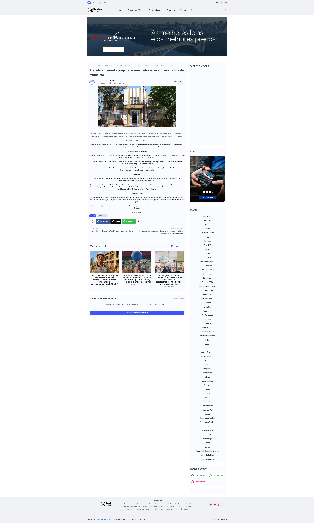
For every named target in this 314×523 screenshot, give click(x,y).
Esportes (207, 303)
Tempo (207, 443)
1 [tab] (153, 58)
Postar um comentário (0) (137, 312)
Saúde (120, 10)
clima (207, 237)
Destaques (114, 65)
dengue (207, 257)
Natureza (207, 364)
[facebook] (217, 2)
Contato (223, 519)
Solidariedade (207, 430)
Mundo (207, 360)
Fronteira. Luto (207, 327)
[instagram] (225, 2)
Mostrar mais (177, 246)
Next (229, 36)
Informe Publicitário (207, 336)
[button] (224, 10)
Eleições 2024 (207, 282)
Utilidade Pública (207, 455)
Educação (207, 278)
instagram (200, 481)
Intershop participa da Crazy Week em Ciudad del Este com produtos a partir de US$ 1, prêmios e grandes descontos (136, 279)
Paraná (183, 10)
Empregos (207, 294)
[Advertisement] (207, 107)
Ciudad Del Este (207, 233)
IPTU (207, 340)
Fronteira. (207, 323)
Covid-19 (207, 245)
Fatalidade (207, 311)
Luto (207, 348)
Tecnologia (207, 434)
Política (207, 397)
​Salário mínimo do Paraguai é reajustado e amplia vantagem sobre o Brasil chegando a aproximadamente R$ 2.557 (104, 280)
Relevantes (207, 401)
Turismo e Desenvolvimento (207, 451)
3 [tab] (160, 58)
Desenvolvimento (207, 262)
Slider (207, 426)
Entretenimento (155, 10)
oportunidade (207, 381)
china (207, 229)
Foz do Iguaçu (207, 315)
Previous (85, 36)
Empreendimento (207, 290)
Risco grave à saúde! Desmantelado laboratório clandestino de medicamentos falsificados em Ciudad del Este (169, 280)
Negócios (207, 369)
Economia (207, 274)
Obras (207, 377)
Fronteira (171, 10)
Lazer (207, 344)
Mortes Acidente (207, 352)
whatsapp (218, 475)
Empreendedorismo (207, 286)
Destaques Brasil (207, 270)
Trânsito (207, 447)
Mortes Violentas (207, 356)
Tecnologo (207, 439)
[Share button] (138, 221)
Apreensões (207, 220)
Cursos (207, 253)
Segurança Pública (136, 10)
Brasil (193, 10)
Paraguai (207, 385)
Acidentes (207, 216)
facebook (200, 475)
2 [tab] (157, 58)
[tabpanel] (157, 36)
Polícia (207, 393)
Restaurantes (207, 406)
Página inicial (103, 65)
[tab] (110, 10)
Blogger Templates (104, 519)
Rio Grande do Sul (207, 410)
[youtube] (221, 2)
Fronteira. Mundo (207, 331)
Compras (207, 241)
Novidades (207, 373)
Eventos (207, 307)
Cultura (207, 249)
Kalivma (142, 519)
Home (110, 10)
